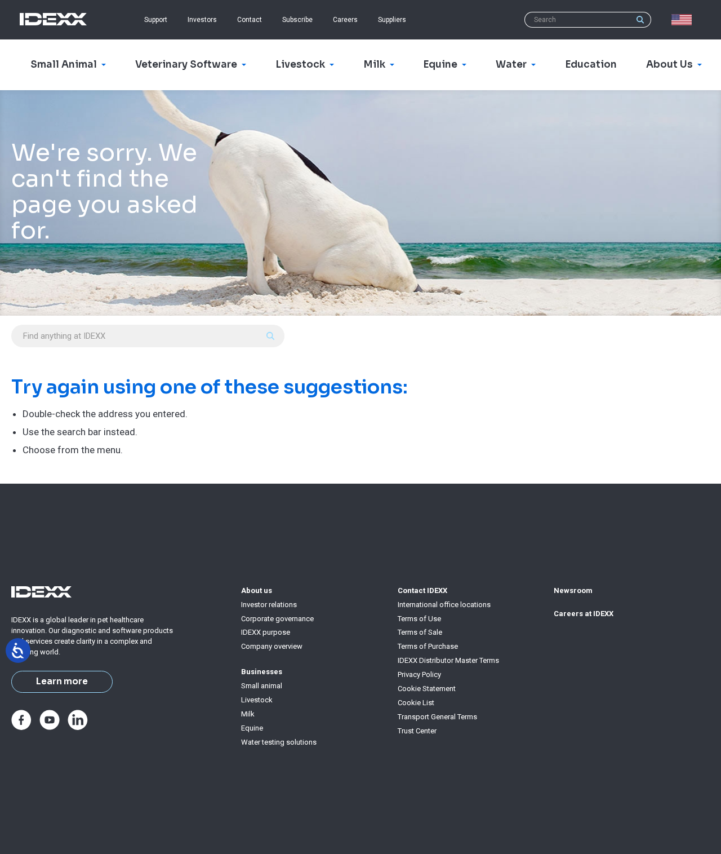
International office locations (444, 604)
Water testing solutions (279, 742)
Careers (345, 20)
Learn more (62, 681)
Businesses (261, 671)
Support (155, 20)
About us (256, 590)
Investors (202, 20)
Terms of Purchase (428, 646)
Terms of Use (419, 618)
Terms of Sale (420, 632)
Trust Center (417, 731)
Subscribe (297, 20)
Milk (248, 714)
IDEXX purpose (265, 632)
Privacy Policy (419, 674)
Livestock (257, 700)
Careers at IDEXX (583, 613)
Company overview (271, 646)
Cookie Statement (427, 688)
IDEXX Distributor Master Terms (448, 660)
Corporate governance (277, 618)
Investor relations (269, 604)
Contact (249, 20)
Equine (252, 728)
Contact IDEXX (422, 590)
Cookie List (416, 702)
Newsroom (573, 590)
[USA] (683, 20)
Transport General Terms (437, 717)
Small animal (261, 686)
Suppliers (392, 20)
